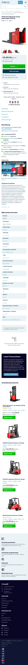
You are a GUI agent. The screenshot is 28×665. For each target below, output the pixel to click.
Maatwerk (5, 563)
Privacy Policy (5, 644)
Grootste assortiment (8, 542)
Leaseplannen (5, 117)
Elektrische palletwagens (7, 12)
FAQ (3, 615)
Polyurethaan (6, 263)
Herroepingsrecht (6, 617)
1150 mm (5, 280)
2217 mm (5, 241)
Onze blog (4, 607)
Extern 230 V (6, 258)
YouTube (6, 634)
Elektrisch (5, 246)
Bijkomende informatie (7, 111)
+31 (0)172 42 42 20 (14, 104)
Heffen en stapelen (9, 11)
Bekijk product (8, 417)
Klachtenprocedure (6, 620)
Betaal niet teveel (7, 573)
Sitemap (3, 646)
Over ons (4, 598)
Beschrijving (5, 108)
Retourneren (5, 622)
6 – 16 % (5, 314)
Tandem (5, 274)
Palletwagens (18, 11)
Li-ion (11, 252)
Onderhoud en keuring (7, 601)
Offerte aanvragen (14, 71)
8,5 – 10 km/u (6, 308)
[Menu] (25, 2)
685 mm (5, 286)
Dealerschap (5, 605)
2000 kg (5, 229)
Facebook (6, 628)
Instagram (6, 630)
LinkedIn (6, 632)
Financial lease (5, 603)
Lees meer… (4, 207)
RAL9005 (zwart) (15, 319)
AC (3, 291)
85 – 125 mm (6, 235)
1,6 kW (4, 297)
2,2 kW (4, 303)
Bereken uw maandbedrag (11, 374)
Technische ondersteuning (10, 552)
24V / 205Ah (6, 252)
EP (12, 20)
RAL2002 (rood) (7, 319)
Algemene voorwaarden (7, 642)
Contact (4, 613)
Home (3, 11)
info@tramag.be (8, 589)
